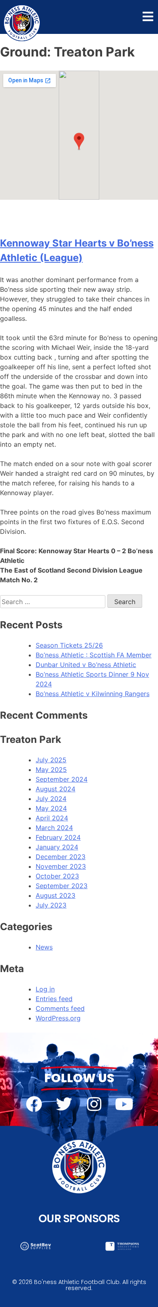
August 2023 (55, 895)
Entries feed (54, 999)
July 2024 (51, 799)
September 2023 (62, 886)
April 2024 (52, 818)
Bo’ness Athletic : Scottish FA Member (94, 655)
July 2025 (51, 760)
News (44, 947)
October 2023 (57, 876)
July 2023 (51, 905)
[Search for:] (53, 602)
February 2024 (58, 837)
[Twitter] (64, 1104)
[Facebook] (34, 1104)
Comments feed (60, 1008)
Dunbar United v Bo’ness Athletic (86, 665)
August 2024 (55, 789)
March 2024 (54, 828)
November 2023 (61, 866)
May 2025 (51, 769)
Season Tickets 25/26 (69, 645)
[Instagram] (94, 1104)
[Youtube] (124, 1104)
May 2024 (51, 808)
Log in (45, 989)
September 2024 (62, 779)
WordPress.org (58, 1018)
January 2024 (57, 847)
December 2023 (60, 857)
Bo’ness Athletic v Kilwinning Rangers (92, 694)
